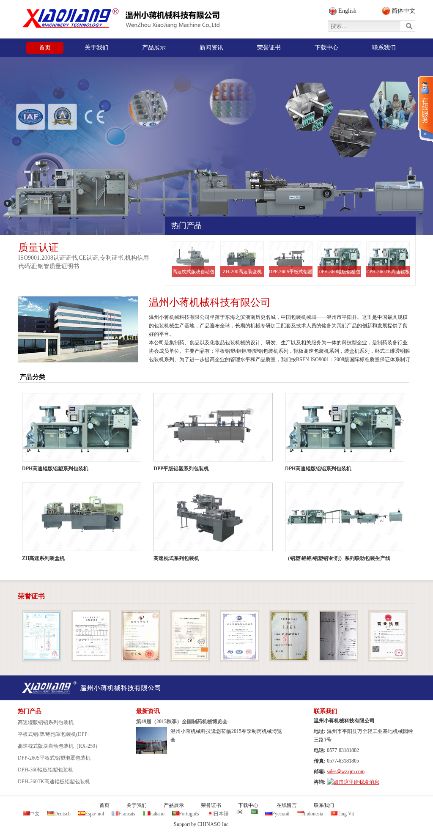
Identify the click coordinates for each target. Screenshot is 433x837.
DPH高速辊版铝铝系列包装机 (318, 469)
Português (189, 814)
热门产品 (186, 225)
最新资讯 (148, 711)
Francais (126, 814)
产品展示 (174, 805)
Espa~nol (94, 814)
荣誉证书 (31, 596)
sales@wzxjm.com (345, 771)
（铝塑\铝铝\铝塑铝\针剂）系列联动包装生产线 (337, 558)
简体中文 (403, 11)
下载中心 (248, 805)
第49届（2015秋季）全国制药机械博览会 (181, 721)
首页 (104, 805)
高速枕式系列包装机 (176, 558)
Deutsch (62, 814)
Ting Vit (345, 814)
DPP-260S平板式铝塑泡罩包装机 (290, 273)
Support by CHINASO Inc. (202, 824)
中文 (35, 814)
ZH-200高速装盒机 (242, 271)
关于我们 (136, 805)
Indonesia (313, 814)
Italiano (157, 814)
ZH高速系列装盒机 (43, 558)
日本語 (221, 814)
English (347, 11)
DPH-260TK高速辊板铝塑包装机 (388, 273)
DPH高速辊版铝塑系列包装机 (55, 469)
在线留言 (287, 805)
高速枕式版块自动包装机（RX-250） (193, 273)
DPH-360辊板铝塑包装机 (339, 273)
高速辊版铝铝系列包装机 (46, 722)
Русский (280, 814)
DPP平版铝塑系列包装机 (181, 469)
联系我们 (325, 711)
